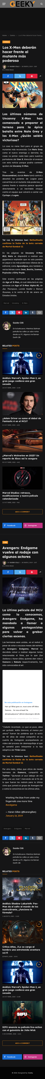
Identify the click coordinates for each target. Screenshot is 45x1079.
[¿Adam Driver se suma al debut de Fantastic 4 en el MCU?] (22, 403)
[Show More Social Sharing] (40, 76)
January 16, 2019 (14, 815)
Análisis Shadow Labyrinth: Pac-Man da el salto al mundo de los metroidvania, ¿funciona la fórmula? (20, 908)
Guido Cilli (14, 66)
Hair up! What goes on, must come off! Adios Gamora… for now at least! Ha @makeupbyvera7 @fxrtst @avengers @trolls (22, 710)
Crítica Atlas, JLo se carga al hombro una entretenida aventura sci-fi (21, 949)
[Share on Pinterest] (31, 76)
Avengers (7, 829)
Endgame (18, 829)
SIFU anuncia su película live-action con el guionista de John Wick (22, 1028)
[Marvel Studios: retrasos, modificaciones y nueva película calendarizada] (22, 478)
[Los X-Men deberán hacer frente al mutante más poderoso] (22, 94)
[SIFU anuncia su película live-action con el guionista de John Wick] (22, 1012)
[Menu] (4, 4)
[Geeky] (22, 4)
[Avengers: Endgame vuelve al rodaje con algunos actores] (22, 590)
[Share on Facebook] (8, 76)
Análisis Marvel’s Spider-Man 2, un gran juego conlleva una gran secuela (21, 381)
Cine (5, 542)
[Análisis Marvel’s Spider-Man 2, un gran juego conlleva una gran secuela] (22, 363)
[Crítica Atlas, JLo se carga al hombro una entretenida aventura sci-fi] (22, 932)
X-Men (24, 303)
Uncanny (15, 303)
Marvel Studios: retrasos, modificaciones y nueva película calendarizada (20, 495)
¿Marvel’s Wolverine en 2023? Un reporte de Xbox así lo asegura (20, 457)
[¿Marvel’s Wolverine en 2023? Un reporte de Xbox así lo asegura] (22, 440)
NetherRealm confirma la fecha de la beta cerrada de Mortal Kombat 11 (22, 243)
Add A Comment (22, 512)
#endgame (11, 805)
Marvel (6, 303)
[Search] (41, 4)
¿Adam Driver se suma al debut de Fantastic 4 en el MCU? (21, 420)
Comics (6, 42)
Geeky (30, 1073)
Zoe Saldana (34, 718)
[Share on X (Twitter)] (20, 76)
